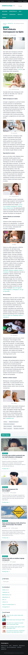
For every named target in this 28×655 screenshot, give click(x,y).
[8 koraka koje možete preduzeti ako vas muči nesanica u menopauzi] (14, 444)
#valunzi (5, 421)
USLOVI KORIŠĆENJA (11, 647)
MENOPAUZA (12, 14)
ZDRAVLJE (20, 14)
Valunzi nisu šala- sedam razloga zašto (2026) (15, 616)
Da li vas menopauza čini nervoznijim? (10, 490)
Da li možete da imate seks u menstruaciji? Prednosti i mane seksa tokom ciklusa (16, 631)
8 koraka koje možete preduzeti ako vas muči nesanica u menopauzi (13, 456)
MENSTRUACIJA (13, 11)
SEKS (20, 11)
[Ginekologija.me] (8, 6)
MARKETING (3, 649)
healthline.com (10, 418)
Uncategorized (5, 606)
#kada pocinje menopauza (9, 424)
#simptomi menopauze (13, 421)
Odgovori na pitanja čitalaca (8, 604)
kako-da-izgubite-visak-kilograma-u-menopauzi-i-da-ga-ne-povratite (13, 289)
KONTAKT (19, 647)
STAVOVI (4, 17)
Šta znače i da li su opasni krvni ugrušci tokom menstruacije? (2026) (15, 623)
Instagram (25, 1)
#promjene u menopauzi (19, 428)
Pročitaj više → (6, 468)
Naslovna (4, 11)
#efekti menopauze (17, 426)
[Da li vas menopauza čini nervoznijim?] (14, 478)
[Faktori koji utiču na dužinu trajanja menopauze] (14, 547)
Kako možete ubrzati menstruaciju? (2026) (16, 619)
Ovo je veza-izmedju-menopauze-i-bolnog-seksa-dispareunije (12, 206)
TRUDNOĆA (4, 14)
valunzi (20, 69)
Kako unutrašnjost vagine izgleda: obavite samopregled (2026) (15, 627)
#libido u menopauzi (8, 428)
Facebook (20, 1)
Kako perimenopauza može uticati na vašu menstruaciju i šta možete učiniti (14, 524)
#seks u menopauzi (8, 426)
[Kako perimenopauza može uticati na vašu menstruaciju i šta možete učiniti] (14, 512)
